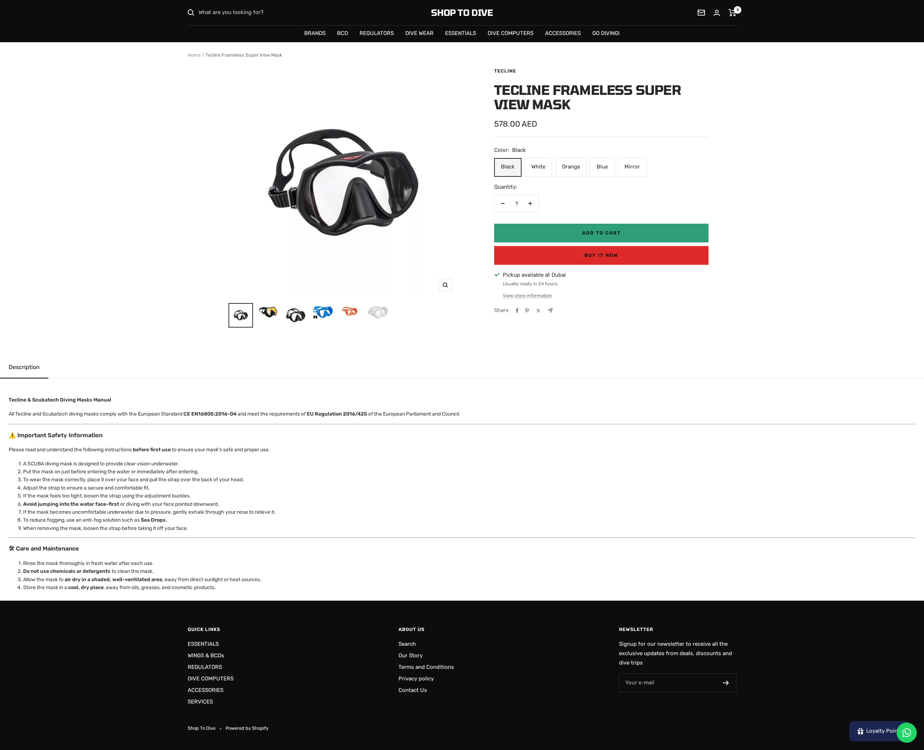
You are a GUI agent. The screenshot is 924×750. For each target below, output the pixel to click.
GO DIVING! (606, 33)
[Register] (726, 682)
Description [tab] (24, 367)
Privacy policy (416, 678)
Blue (602, 166)
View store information (527, 295)
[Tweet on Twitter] (538, 310)
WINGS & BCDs (206, 655)
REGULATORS (376, 33)
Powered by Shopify (247, 728)
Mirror (632, 166)
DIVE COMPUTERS (510, 33)
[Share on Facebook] (517, 310)
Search (407, 644)
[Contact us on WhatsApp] (907, 733)
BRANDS (315, 33)
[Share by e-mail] (550, 310)
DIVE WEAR (419, 33)
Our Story (410, 655)
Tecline (505, 71)
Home (194, 55)
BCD (342, 33)
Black (508, 166)
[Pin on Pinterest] (527, 310)
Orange (571, 166)
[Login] (717, 13)
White (538, 166)
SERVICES (200, 701)
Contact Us (412, 690)
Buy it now (601, 255)
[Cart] (732, 12)
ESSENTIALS (460, 33)
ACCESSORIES (563, 33)
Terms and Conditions (426, 667)
